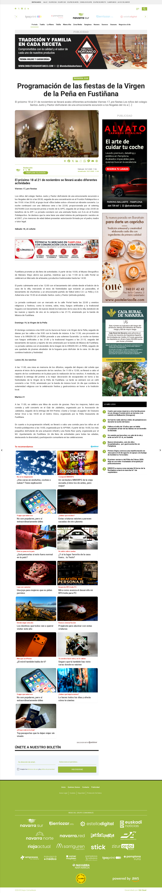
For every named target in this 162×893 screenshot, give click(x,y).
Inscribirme (77, 769)
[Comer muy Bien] (70, 857)
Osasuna (113, 25)
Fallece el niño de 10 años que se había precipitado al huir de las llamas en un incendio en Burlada (125, 429)
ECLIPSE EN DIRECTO (99, 2)
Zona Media (77, 25)
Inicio (63, 787)
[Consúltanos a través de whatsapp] (25, 9)
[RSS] (28, 9)
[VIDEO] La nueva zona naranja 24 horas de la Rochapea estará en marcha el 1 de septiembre (124, 470)
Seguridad (81, 793)
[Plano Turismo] (91, 857)
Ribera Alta (67, 25)
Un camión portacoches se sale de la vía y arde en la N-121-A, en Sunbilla (123, 436)
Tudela (42, 25)
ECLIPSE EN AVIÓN (72, 2)
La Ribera (50, 25)
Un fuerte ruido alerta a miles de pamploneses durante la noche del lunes (125, 421)
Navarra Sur (81, 78)
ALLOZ (45, 2)
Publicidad (95, 787)
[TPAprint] (111, 857)
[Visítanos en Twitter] (19, 9)
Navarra (96, 25)
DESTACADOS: (36, 2)
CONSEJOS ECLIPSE (86, 2)
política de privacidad (48, 769)
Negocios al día (124, 25)
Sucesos (105, 25)
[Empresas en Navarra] (29, 857)
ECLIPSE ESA (53, 2)
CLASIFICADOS (111, 2)
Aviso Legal (63, 793)
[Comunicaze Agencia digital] (81, 803)
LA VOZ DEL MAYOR (124, 2)
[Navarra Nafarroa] (81, 866)
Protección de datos (94, 793)
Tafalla (58, 25)
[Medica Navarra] (50, 857)
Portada (34, 25)
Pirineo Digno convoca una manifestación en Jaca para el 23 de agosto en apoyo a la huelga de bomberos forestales (125, 453)
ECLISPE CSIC (62, 2)
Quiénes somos (74, 787)
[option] (81, 16)
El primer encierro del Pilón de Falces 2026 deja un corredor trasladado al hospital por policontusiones (123, 462)
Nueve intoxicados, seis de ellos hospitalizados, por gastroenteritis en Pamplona (122, 444)
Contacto (85, 787)
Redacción (28, 168)
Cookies (72, 793)
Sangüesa (87, 25)
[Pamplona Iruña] (132, 857)
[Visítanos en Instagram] (22, 9)
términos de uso (33, 769)
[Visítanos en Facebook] (15, 9)
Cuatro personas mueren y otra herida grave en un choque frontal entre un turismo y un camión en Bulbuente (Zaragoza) (124, 413)
